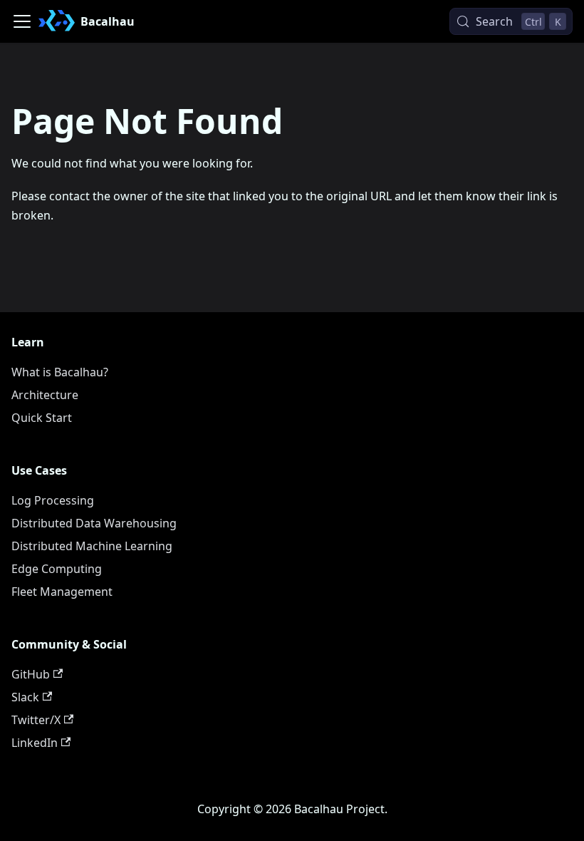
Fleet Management (62, 591)
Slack (25, 697)
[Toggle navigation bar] (22, 21)
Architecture (44, 395)
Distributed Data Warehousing (94, 523)
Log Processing (52, 500)
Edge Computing (56, 569)
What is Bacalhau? (59, 372)
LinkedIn (34, 742)
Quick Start (41, 417)
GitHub (30, 674)
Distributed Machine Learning (91, 546)
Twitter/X (36, 720)
